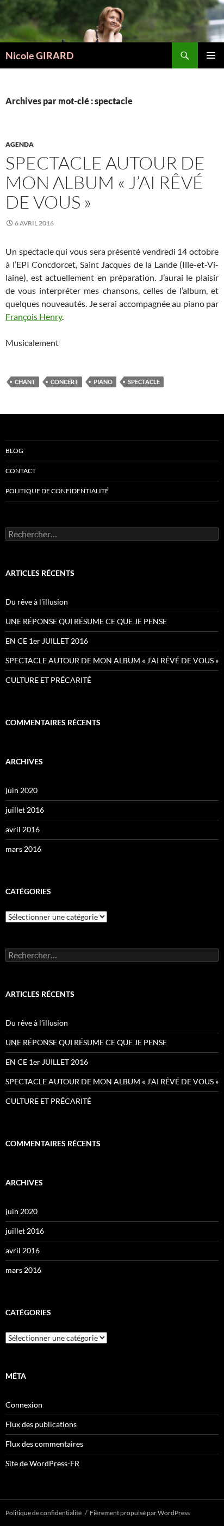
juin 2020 (21, 790)
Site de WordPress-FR (42, 1463)
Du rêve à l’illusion (36, 601)
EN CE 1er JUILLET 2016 (46, 640)
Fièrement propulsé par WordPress (140, 1513)
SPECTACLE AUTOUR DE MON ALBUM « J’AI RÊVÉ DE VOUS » (105, 182)
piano (103, 381)
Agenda (19, 144)
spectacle (144, 381)
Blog (14, 451)
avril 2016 (22, 829)
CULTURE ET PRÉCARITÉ (48, 679)
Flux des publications (41, 1424)
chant (25, 381)
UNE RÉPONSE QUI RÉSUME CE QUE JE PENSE (86, 621)
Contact (20, 471)
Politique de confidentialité (57, 491)
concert (64, 381)
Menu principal (211, 55)
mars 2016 (23, 848)
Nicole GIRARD (39, 55)
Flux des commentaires (44, 1443)
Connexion (23, 1404)
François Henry (33, 316)
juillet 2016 (24, 809)
